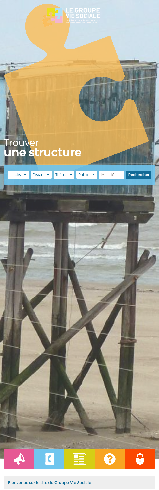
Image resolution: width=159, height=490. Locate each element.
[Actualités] (19, 459)
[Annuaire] (49, 459)
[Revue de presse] (79, 459)
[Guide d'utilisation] (110, 459)
